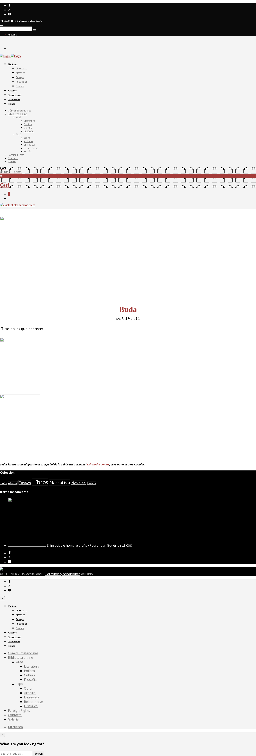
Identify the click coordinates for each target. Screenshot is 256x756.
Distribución (14, 94)
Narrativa (21, 68)
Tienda (11, 103)
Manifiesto (14, 99)
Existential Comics (98, 464)
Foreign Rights (16, 155)
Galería (12, 161)
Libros (40, 481)
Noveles (20, 73)
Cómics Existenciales (19, 110)
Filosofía (29, 131)
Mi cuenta (12, 34)
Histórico (29, 151)
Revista (20, 86)
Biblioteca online (17, 114)
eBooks (12, 483)
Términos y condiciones (62, 574)
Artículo (28, 141)
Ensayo (20, 77)
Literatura (29, 121)
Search (38, 753)
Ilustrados (21, 81)
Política (28, 124)
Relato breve (31, 148)
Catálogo (12, 64)
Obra (27, 138)
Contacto (13, 158)
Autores (12, 90)
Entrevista (29, 144)
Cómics (3, 483)
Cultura (28, 127)
